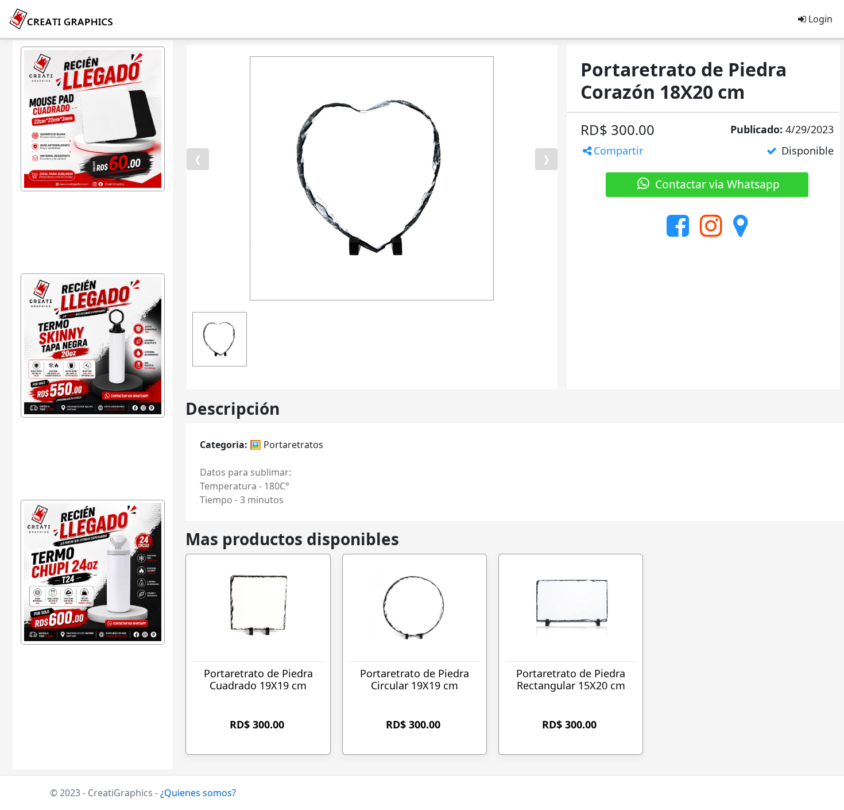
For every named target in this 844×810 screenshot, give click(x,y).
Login (819, 19)
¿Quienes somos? (198, 792)
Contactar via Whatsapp (716, 184)
